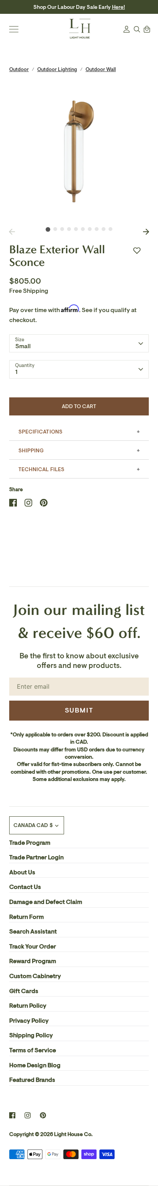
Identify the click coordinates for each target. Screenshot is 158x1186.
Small (23, 346)
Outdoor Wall (101, 69)
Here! (118, 7)
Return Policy (27, 1006)
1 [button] (48, 229)
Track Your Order (32, 946)
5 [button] (76, 229)
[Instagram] (27, 1115)
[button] (137, 250)
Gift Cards (23, 991)
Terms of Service (32, 1050)
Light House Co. (73, 1134)
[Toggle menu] (13, 29)
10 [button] (110, 229)
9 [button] (103, 229)
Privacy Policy (29, 1021)
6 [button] (83, 229)
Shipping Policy (31, 1035)
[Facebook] (12, 1115)
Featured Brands (32, 1080)
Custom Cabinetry (35, 976)
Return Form (26, 917)
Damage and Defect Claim (45, 902)
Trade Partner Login (36, 857)
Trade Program (29, 843)
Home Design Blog (35, 1065)
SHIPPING (31, 450)
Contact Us (25, 887)
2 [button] (55, 229)
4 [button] (69, 229)
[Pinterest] (43, 1115)
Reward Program (32, 961)
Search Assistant (33, 931)
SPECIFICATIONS (40, 431)
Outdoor (19, 69)
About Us (22, 872)
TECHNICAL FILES (41, 469)
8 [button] (97, 229)
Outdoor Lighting (57, 69)
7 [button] (90, 229)
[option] (79, 151)
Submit (79, 710)
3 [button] (62, 229)
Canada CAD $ (33, 825)
